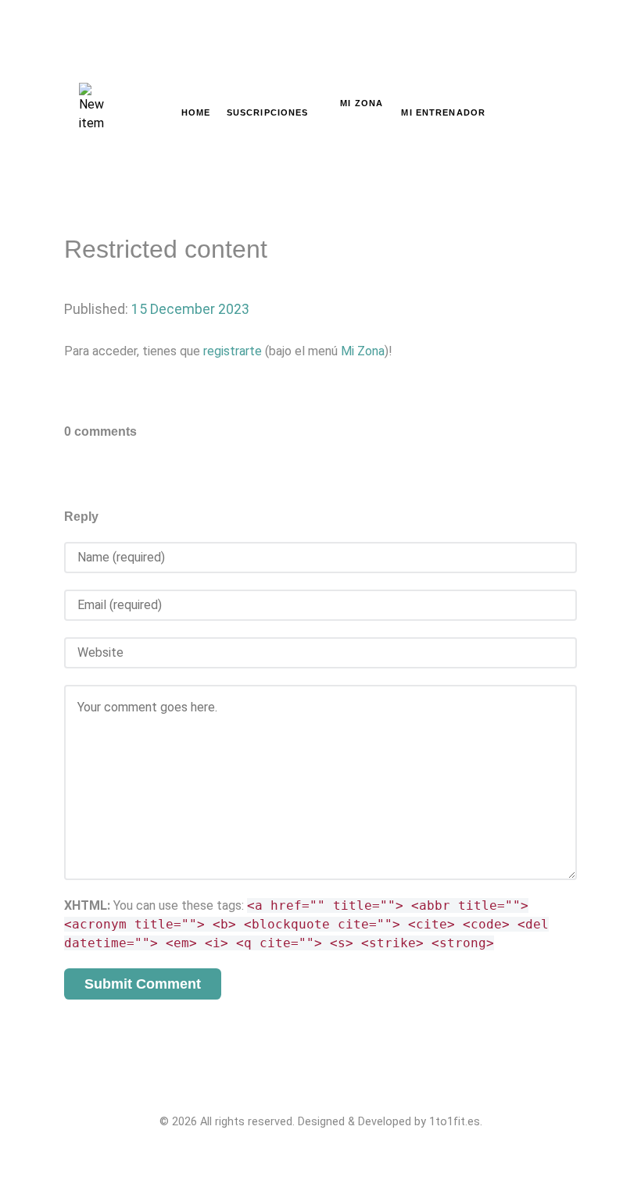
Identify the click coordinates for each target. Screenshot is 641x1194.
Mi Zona (363, 351)
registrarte (232, 351)
